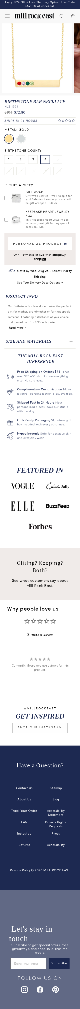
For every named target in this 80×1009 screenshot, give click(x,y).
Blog (55, 799)
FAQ (24, 822)
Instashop (24, 833)
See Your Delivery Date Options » (40, 282)
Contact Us (24, 788)
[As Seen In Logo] (22, 486)
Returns (24, 845)
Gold (8, 138)
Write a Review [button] (42, 635)
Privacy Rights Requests (55, 824)
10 (59, 171)
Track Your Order (24, 811)
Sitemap (56, 788)
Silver (21, 138)
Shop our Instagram (40, 727)
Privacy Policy (20, 870)
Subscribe (59, 963)
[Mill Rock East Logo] (34, 16)
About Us (24, 799)
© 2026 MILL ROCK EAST (50, 870)
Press (56, 833)
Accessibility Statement (56, 813)
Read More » (17, 327)
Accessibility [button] (56, 845)
